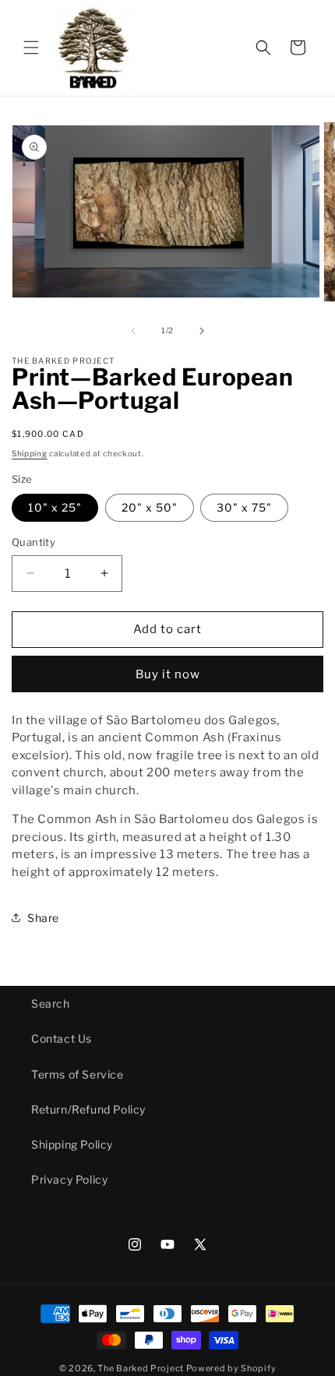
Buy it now (168, 674)
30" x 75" (244, 507)
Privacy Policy (69, 1179)
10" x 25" (55, 507)
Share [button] (43, 917)
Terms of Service (77, 1074)
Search (50, 1003)
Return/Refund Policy (88, 1109)
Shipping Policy (72, 1144)
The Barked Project (140, 1368)
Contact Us (61, 1038)
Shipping (30, 453)
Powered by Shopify (231, 1368)
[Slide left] (133, 331)
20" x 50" (150, 507)
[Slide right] (202, 331)
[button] (31, 47)
